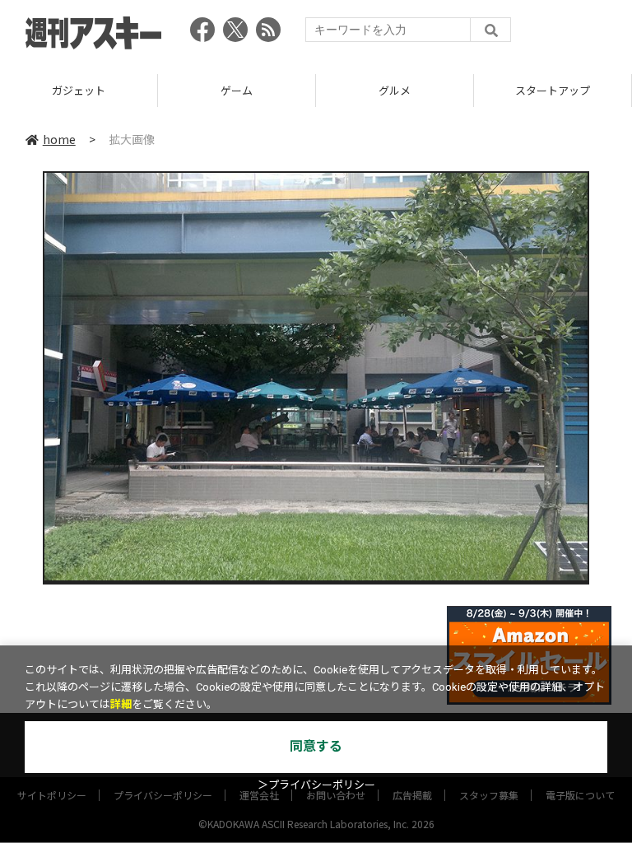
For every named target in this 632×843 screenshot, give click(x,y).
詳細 (121, 704)
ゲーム (237, 90)
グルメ (395, 90)
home (59, 139)
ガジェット (78, 90)
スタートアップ (552, 90)
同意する (316, 746)
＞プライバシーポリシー (316, 785)
